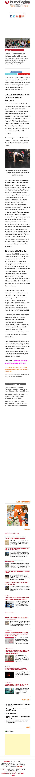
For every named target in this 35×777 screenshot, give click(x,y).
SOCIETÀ (7, 666)
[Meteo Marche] (9, 731)
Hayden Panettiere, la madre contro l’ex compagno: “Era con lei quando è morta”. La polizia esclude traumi (17, 652)
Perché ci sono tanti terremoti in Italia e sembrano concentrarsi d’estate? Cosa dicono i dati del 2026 (17, 634)
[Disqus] (17, 429)
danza (17, 367)
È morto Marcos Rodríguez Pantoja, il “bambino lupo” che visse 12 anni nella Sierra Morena (17, 389)
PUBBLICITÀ (19, 766)
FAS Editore (3, 769)
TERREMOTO (8, 631)
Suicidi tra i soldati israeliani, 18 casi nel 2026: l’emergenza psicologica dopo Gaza (16, 396)
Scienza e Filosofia (11, 713)
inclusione (23, 367)
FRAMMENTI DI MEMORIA (12, 533)
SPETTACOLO (8, 648)
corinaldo (11, 367)
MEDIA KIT (7, 762)
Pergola (16, 369)
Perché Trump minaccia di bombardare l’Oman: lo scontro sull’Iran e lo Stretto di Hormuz (16, 403)
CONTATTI (3, 773)
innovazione (9, 369)
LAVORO (7, 596)
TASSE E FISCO (9, 612)
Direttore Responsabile (13, 773)
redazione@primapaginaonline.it (12, 772)
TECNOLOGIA (8, 682)
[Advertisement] (17, 28)
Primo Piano (18, 376)
